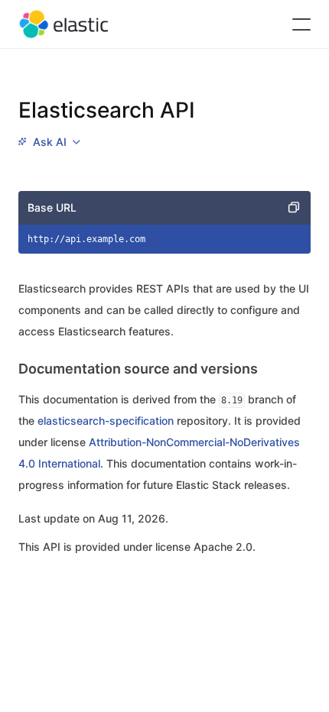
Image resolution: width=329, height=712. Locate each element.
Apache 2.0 (223, 546)
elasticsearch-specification (105, 420)
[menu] (49, 142)
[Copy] (293, 207)
